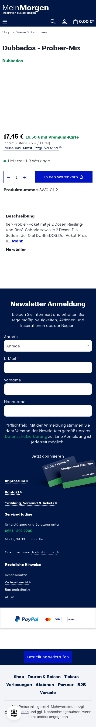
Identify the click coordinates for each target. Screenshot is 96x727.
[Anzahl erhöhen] (25, 177)
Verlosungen (19, 684)
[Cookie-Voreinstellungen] (14, 713)
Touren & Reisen (44, 676)
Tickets (71, 676)
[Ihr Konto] (62, 21)
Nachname (14, 401)
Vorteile (48, 692)
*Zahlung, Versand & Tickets (30, 503)
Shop (19, 676)
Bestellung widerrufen (48, 656)
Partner (66, 684)
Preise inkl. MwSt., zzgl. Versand (31, 148)
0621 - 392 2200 (18, 531)
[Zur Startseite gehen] (26, 9)
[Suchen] (51, 21)
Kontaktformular (44, 552)
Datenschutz (15, 574)
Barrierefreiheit (17, 589)
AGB (9, 597)
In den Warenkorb (61, 177)
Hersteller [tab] (16, 249)
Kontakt (12, 492)
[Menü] (6, 21)
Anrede (11, 336)
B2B (81, 684)
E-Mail (11, 358)
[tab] (47, 228)
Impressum (15, 481)
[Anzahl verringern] (8, 177)
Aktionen (45, 684)
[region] (47, 98)
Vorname (12, 380)
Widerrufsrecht (17, 582)
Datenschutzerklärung (26, 436)
